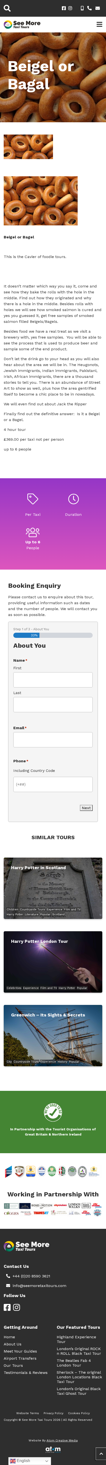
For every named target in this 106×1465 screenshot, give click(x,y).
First (17, 668)
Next (86, 808)
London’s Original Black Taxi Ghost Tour (79, 1391)
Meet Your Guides (20, 1351)
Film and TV (72, 909)
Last (17, 693)
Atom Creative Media (62, 1440)
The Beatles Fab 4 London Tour (74, 1363)
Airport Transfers (20, 1358)
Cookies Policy (79, 1413)
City (9, 1061)
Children (12, 909)
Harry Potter (15, 914)
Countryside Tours (32, 909)
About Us (12, 1344)
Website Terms (27, 1413)
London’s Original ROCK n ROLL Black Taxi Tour (79, 1351)
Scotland (58, 914)
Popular (45, 914)
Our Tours (13, 1365)
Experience (54, 909)
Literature (31, 914)
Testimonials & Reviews (26, 1372)
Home (9, 1337)
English (23, 1461)
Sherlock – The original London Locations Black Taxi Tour (79, 1377)
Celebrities (14, 988)
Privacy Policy (53, 1413)
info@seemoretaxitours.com (39, 1285)
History (62, 1061)
